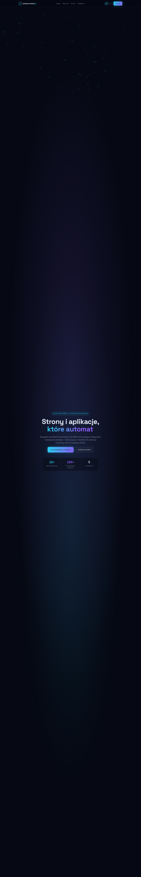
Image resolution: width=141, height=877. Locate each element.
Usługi (58, 3)
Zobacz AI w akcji (84, 453)
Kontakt (117, 3)
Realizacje (81, 3)
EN (110, 3)
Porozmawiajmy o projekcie (61, 453)
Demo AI (65, 3)
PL (106, 3)
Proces (73, 3)
